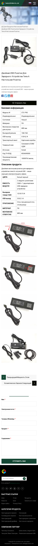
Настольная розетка (20, 26)
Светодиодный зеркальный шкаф (7, 519)
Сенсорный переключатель (24, 513)
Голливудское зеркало (8, 515)
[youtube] (14, 488)
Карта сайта (5, 503)
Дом (4, 26)
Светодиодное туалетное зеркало (27, 519)
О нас (15, 498)
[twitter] (10, 488)
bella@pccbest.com (28, 543)
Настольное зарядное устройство (26, 521)
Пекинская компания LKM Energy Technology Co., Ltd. (27, 534)
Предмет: (4, 429)
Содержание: (6, 438)
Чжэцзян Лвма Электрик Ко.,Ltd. (9, 534)
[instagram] (18, 488)
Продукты (10, 26)
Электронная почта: (8, 409)
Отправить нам (20, 103)
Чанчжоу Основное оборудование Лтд (7, 531)
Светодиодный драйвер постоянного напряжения (9, 521)
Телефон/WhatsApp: (8, 419)
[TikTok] (22, 488)
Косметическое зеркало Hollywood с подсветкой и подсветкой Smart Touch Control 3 (12, 383)
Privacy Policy (17, 503)
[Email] (24, 478)
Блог (14, 501)
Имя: (3, 399)
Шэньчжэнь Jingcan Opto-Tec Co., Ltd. (27, 531)
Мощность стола (23, 377)
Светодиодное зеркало (9, 513)
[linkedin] (6, 488)
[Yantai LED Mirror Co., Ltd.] (11, 471)
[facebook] (2, 488)
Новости (4, 501)
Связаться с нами (30, 501)
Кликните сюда (15, 483)
